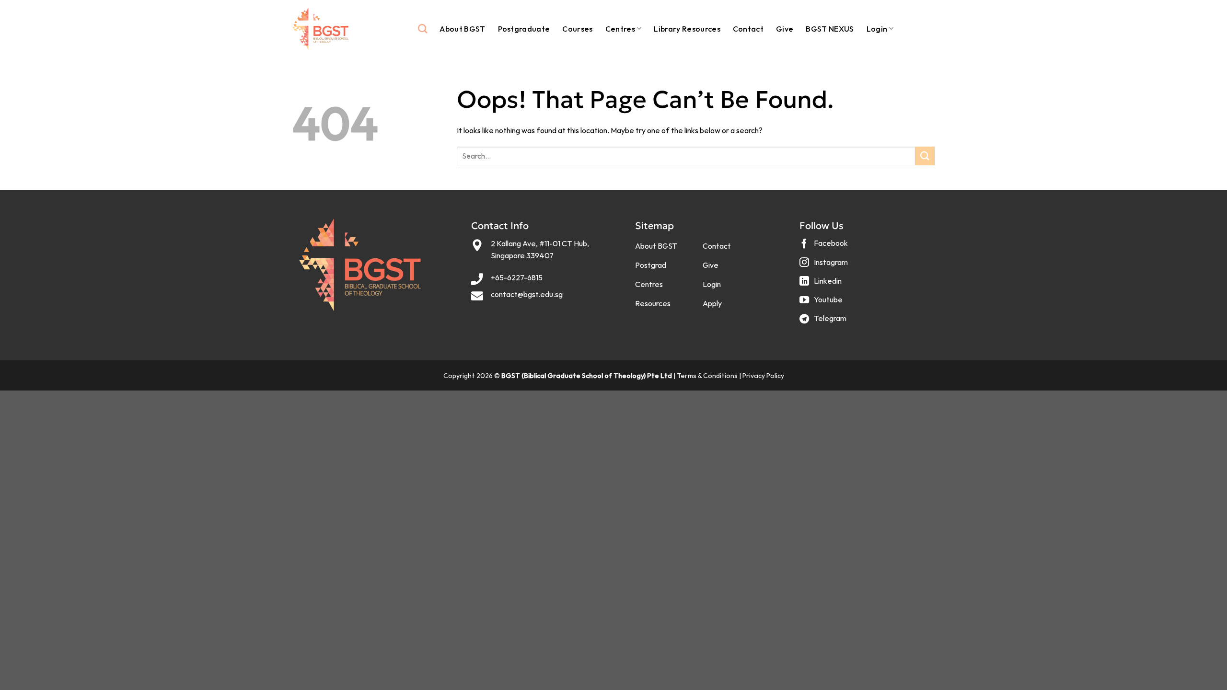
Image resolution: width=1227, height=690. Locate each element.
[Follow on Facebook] (825, 247)
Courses (577, 29)
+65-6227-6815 (517, 277)
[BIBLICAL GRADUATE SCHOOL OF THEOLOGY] (320, 29)
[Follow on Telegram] (824, 322)
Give (784, 29)
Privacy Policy (763, 375)
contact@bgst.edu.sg (527, 294)
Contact (748, 29)
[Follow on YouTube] (822, 303)
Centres (620, 29)
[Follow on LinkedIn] (822, 284)
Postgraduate (524, 29)
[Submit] (925, 156)
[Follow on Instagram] (825, 265)
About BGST (462, 29)
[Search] (422, 28)
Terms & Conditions (707, 375)
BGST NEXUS (830, 29)
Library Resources (687, 29)
